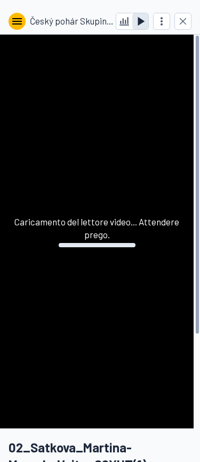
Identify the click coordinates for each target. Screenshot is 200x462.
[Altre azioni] (161, 21)
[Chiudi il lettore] (182, 21)
